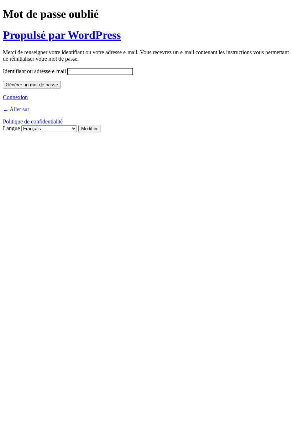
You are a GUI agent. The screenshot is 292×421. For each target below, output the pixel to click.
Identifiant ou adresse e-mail (34, 71)
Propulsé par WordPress (62, 35)
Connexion (15, 97)
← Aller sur (16, 109)
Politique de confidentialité (33, 121)
